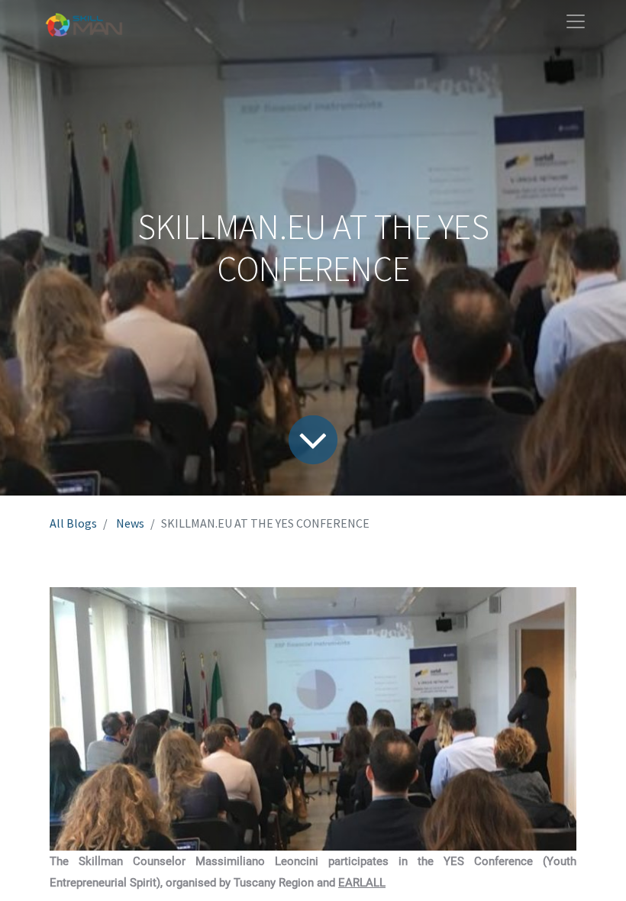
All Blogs (73, 523)
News (130, 523)
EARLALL (362, 883)
